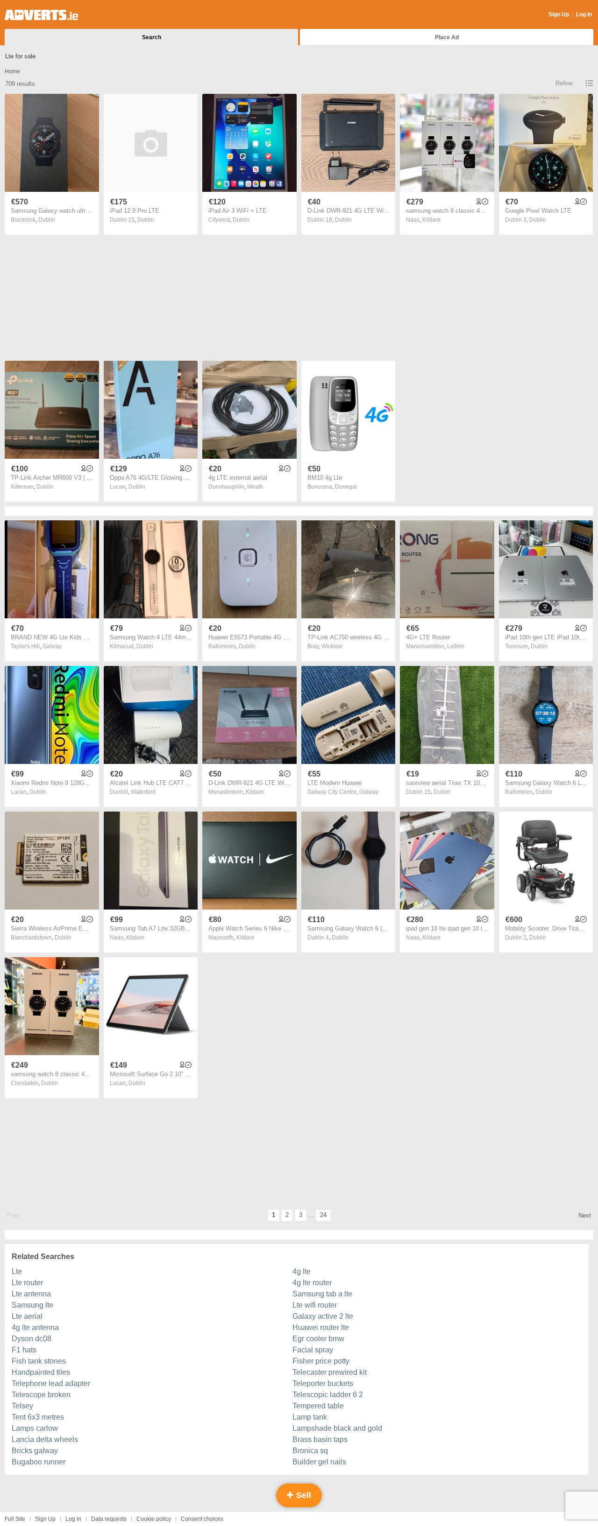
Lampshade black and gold (337, 1428)
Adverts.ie (41, 15)
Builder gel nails (319, 1462)
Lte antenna (31, 1294)
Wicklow (331, 646)
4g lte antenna (35, 1327)
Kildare (431, 220)
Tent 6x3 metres (38, 1417)
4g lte (301, 1271)
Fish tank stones (39, 1361)
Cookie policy (153, 1519)
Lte (17, 1271)
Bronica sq (310, 1451)
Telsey (22, 1406)
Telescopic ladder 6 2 (327, 1395)
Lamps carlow (35, 1428)
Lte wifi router (314, 1305)
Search (151, 37)
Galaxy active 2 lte (322, 1316)
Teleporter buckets (322, 1383)
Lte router (27, 1283)
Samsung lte (32, 1305)
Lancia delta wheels (45, 1439)
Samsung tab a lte (322, 1294)
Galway (52, 646)
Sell (302, 1495)
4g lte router (312, 1283)
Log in (73, 1519)
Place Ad (447, 37)
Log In (584, 14)
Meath (255, 486)
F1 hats (24, 1350)
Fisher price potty (320, 1361)
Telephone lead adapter (51, 1383)
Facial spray (312, 1350)
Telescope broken (41, 1395)
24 (323, 1214)
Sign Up (558, 14)
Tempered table (318, 1406)
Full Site (15, 1519)
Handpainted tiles (41, 1372)
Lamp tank (309, 1417)
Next (584, 1215)
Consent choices (202, 1519)
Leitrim (455, 646)
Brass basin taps (320, 1439)
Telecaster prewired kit (329, 1372)
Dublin (46, 220)
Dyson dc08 (31, 1339)
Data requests (109, 1519)
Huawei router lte (320, 1327)
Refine (564, 83)
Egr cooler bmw (318, 1339)
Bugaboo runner (38, 1462)
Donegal (346, 486)
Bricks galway (35, 1451)
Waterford (143, 792)
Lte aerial (27, 1316)
